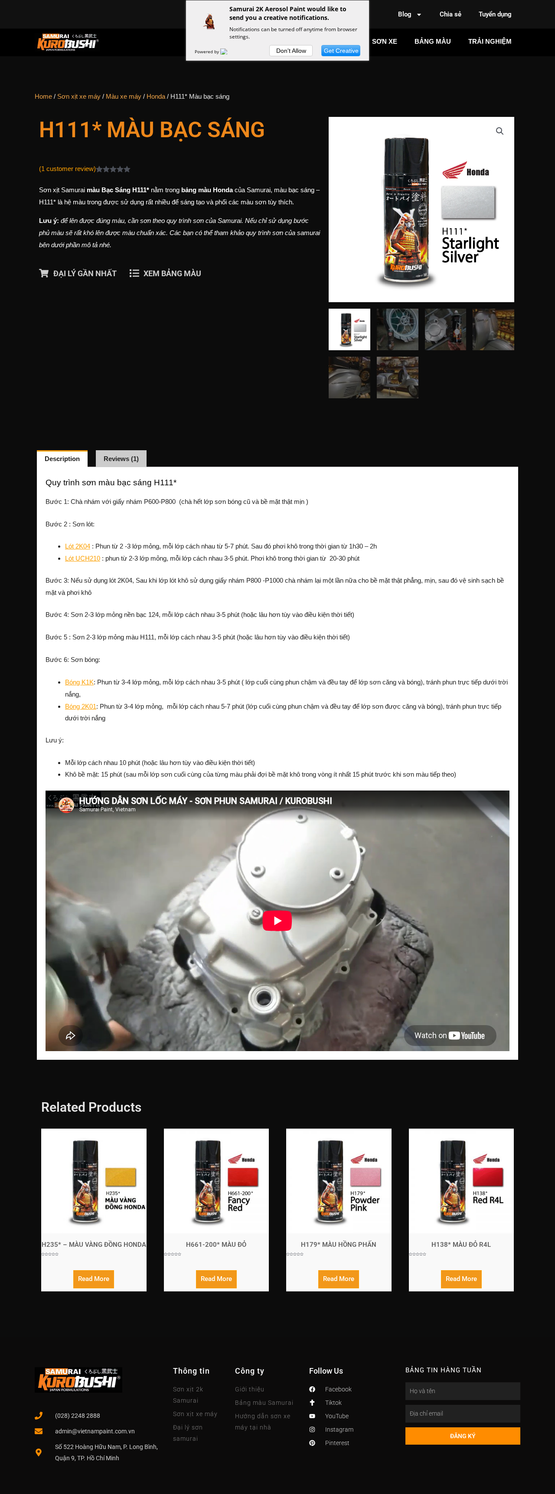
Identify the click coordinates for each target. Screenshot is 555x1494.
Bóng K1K (79, 682)
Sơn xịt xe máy (79, 96)
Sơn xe (384, 41)
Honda (156, 96)
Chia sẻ (450, 14)
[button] (500, 131)
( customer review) (67, 168)
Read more (93, 1279)
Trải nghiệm (490, 41)
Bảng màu (433, 41)
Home (43, 96)
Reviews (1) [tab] (121, 458)
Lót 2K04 (77, 546)
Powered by (207, 51)
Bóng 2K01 (80, 706)
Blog (404, 14)
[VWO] (229, 51)
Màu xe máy (123, 96)
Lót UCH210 (82, 558)
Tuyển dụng (495, 14)
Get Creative (341, 50)
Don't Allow (291, 50)
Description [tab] (62, 458)
